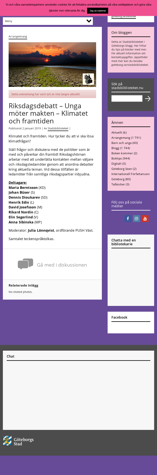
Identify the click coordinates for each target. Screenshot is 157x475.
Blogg (115, 148)
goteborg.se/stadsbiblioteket (129, 65)
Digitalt (116, 163)
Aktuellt (116, 132)
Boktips (116, 158)
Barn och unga (121, 143)
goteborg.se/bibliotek (123, 16)
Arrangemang (18, 36)
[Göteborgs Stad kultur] (78, 441)
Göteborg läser (121, 169)
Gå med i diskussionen (62, 265)
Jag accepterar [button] (97, 10)
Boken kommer (122, 153)
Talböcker (118, 184)
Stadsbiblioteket (58, 128)
